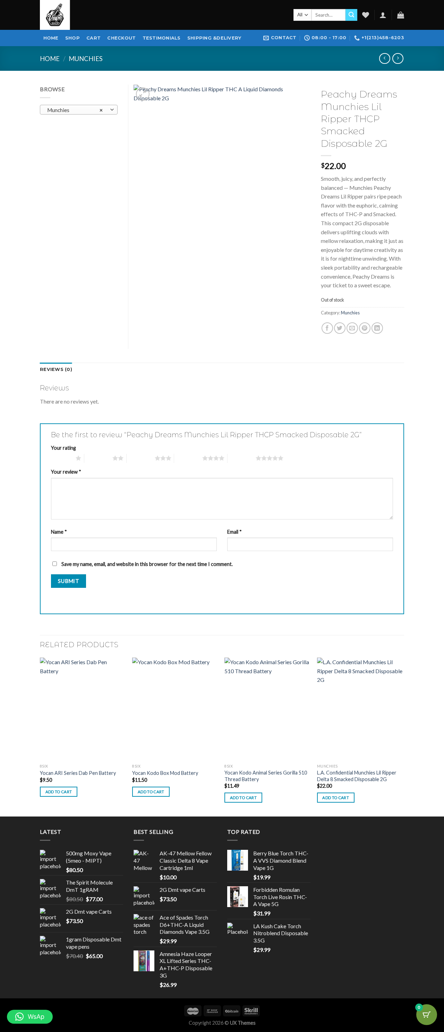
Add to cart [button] (58, 791)
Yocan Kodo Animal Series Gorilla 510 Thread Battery (265, 776)
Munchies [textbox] (75, 110)
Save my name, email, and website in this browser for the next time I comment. (147, 564)
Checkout (121, 38)
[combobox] (79, 110)
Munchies (86, 58)
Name (59, 532)
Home (51, 38)
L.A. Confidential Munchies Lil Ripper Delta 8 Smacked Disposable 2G (356, 776)
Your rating (63, 448)
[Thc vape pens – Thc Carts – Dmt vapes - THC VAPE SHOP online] (67, 15)
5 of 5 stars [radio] (242, 458)
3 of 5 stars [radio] (141, 458)
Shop (72, 38)
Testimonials (162, 38)
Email (234, 532)
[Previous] (40, 736)
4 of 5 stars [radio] (188, 458)
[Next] (402, 736)
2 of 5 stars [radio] (98, 458)
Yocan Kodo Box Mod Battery (165, 773)
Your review (66, 472)
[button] (30, 1017)
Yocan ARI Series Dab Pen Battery (78, 773)
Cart (93, 38)
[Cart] (400, 15)
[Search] (351, 15)
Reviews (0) (56, 369)
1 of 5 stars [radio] (62, 458)
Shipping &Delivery (214, 38)
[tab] (56, 370)
